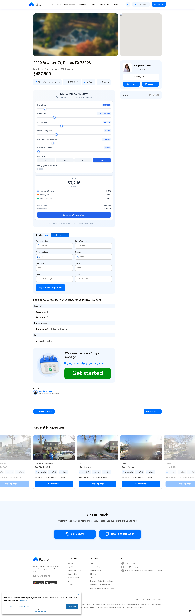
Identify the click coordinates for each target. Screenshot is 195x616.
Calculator (93, 574)
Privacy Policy (145, 599)
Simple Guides (72, 574)
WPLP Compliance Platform (41, 611)
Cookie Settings (24, 606)
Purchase (42, 235)
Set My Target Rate (52, 287)
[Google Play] (38, 582)
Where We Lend (69, 4)
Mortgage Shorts (95, 570)
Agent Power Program (75, 570)
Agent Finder (72, 567)
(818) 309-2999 (130, 563)
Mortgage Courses (74, 577)
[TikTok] (49, 576)
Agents (102, 4)
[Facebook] (41, 576)
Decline (9, 606)
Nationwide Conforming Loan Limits (101, 581)
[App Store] (51, 582)
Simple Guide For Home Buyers (100, 585)
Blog (91, 563)
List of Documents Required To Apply (102, 588)
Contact (116, 4)
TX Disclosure (157, 599)
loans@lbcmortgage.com (133, 567)
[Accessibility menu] (190, 611)
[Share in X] (157, 95)
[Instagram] (34, 576)
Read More (23, 601)
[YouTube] (45, 576)
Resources (83, 4)
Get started (158, 4)
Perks (91, 577)
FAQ (108, 4)
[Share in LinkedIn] (154, 95)
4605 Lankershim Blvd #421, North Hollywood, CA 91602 (143, 570)
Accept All (72, 606)
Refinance (60, 235)
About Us (55, 4)
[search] (128, 4)
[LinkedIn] (38, 576)
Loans (93, 4)
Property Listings (95, 567)
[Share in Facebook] (150, 95)
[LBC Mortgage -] (37, 4)
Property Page (54, 484)
